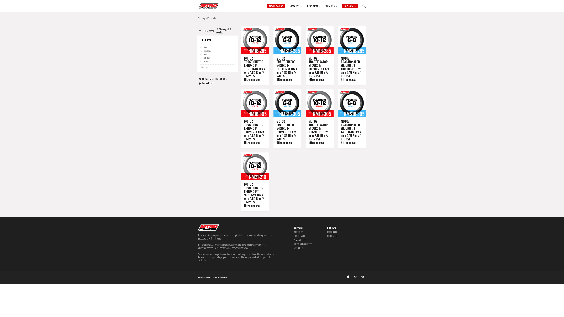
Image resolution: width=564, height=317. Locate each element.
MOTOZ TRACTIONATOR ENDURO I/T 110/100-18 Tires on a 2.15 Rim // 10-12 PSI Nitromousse (319, 68)
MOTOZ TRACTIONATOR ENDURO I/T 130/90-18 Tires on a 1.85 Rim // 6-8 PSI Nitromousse (286, 131)
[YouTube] (363, 277)
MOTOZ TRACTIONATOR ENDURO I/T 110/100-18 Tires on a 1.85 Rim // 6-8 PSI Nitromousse (286, 68)
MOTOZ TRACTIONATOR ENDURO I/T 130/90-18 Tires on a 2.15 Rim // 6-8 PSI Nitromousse (351, 131)
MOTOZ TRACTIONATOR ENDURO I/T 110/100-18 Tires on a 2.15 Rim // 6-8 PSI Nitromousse (351, 68)
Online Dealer (332, 235)
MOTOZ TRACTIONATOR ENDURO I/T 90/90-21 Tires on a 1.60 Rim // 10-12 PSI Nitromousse (254, 194)
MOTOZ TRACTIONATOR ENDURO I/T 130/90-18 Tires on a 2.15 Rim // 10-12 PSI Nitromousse (318, 131)
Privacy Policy (299, 239)
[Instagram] (355, 277)
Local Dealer (332, 231)
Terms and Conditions (303, 243)
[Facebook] (348, 277)
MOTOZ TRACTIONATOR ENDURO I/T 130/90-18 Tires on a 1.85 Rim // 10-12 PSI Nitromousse (254, 131)
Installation (298, 231)
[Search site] (364, 6)
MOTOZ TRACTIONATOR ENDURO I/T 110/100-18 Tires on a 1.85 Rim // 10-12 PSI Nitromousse (254, 68)
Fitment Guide (299, 235)
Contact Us (298, 247)
